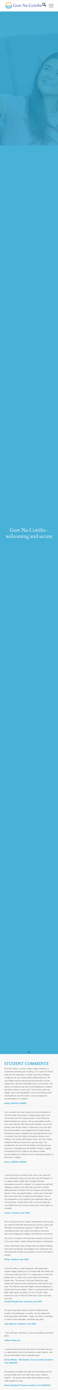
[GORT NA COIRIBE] (24, 5)
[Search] (43, 5)
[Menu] (50, 5)
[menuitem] (43, 5)
